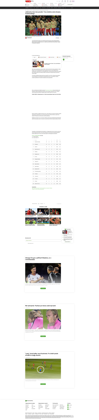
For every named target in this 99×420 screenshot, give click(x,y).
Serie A (46, 407)
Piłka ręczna (55, 7)
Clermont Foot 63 (37, 183)
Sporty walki (48, 7)
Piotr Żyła (54, 408)
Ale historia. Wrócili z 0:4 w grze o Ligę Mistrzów (55, 215)
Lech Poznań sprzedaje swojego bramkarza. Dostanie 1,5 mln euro (30, 225)
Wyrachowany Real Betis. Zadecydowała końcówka (41, 225)
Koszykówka (59, 7)
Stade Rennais (37, 166)
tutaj (40, 418)
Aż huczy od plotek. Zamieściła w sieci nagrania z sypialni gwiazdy (55, 225)
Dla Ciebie (27, 7)
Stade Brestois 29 (37, 149)
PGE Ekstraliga (47, 408)
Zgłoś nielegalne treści (30, 243)
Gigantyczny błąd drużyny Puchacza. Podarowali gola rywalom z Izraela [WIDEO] (68, 240)
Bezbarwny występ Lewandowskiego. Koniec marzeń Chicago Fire (30, 215)
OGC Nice (36, 151)
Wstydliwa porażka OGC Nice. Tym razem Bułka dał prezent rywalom (52, 64)
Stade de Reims (37, 135)
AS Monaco (36, 144)
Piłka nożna (31, 7)
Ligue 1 (38, 203)
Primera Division (40, 407)
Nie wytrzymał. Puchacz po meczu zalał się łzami (68, 235)
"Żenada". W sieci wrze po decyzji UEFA (38, 189)
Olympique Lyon (37, 154)
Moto (63, 7)
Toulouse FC (36, 161)
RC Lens (33, 135)
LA (65, 7)
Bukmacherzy (44, 7)
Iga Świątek (54, 407)
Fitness (27, 408)
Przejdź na (28, 1)
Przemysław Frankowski (49, 90)
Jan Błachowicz (62, 407)
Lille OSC (36, 146)
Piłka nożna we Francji (34, 203)
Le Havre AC (36, 176)
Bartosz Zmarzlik (62, 406)
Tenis (34, 7)
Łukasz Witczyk (29, 37)
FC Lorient (36, 178)
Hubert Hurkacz (62, 408)
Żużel (40, 7)
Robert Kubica (54, 406)
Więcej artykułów (67, 241)
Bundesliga (46, 406)
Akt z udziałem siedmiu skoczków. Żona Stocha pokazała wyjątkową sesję (69, 232)
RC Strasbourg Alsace (38, 171)
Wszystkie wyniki (70, 4)
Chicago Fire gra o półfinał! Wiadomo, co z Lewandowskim (42, 215)
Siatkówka (37, 7)
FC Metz (36, 181)
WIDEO (52, 7)
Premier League (40, 406)
